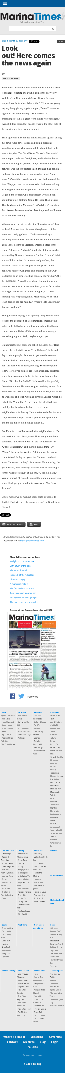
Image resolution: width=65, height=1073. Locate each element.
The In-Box (6, 889)
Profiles (37, 1009)
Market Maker (23, 980)
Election (5, 944)
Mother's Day (55, 789)
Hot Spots (21, 866)
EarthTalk (38, 725)
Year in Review (7, 895)
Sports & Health (56, 830)
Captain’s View (7, 928)
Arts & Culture (56, 722)
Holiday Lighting (56, 776)
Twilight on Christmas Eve (22, 561)
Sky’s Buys (54, 950)
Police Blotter (7, 950)
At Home (22, 712)
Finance (37, 728)
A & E (4, 712)
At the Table (22, 860)
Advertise (55, 1037)
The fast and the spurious (22, 588)
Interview (37, 879)
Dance (52, 741)
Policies (33, 1047)
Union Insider (39, 1015)
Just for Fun (55, 779)
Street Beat (39, 971)
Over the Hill (39, 1006)
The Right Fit (39, 898)
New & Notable (23, 889)
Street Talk (38, 1012)
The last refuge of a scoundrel (24, 602)
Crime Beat (6, 941)
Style (29, 735)
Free (52, 754)
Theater (53, 836)
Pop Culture (6, 735)
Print (61, 41)
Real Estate (23, 971)
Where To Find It (14, 1037)
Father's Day (55, 747)
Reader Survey (8, 971)
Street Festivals (56, 833)
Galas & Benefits (56, 757)
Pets (52, 925)
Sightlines (5, 956)
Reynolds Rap (39, 895)
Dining (21, 850)
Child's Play (54, 725)
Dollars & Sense (40, 722)
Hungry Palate (23, 869)
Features (38, 850)
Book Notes (6, 719)
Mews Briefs (54, 941)
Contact (12, 1042)
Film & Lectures (56, 750)
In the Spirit (23, 873)
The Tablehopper (24, 911)
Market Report (23, 983)
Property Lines (23, 986)
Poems (4, 731)
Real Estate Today (24, 1009)
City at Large (6, 854)
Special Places (23, 898)
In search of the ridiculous (22, 575)
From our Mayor (8, 876)
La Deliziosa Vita (24, 876)
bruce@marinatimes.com (32, 540)
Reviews (28, 892)
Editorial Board (7, 863)
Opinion (5, 879)
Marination (38, 882)
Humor (9, 725)
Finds (36, 974)
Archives (28, 1042)
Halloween (54, 760)
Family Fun (54, 744)
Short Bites (22, 895)
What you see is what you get (23, 597)
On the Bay (54, 986)
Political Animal (56, 947)
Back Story (38, 854)
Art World (11, 715)
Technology (38, 747)
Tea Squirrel (22, 901)
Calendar (54, 712)
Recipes (21, 892)
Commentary (8, 850)
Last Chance (55, 782)
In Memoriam (56, 875)
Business (38, 712)
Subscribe (37, 1037)
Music (52, 798)
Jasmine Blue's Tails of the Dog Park (56, 934)
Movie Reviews (7, 728)
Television (5, 741)
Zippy (4, 898)
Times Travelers (40, 901)
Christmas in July (17, 579)
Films (4, 725)
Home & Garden (24, 731)
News (4, 925)
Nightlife (53, 808)
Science (37, 738)
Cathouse (54, 928)
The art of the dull (18, 570)
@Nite (4, 715)
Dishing (21, 863)
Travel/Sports (56, 971)
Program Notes (7, 738)
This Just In (6, 892)
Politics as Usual (40, 892)
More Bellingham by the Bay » (25, 557)
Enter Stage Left (8, 722)
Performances (55, 814)
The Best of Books (8, 744)
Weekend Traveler (57, 1006)
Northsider (38, 996)
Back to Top (32, 1063)
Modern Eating (23, 879)
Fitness (53, 850)
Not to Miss (54, 811)
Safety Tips (6, 953)
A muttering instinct (19, 584)
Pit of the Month (56, 944)
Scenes (43, 1009)
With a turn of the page (21, 566)
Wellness (21, 738)
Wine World (22, 914)
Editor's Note (39, 863)
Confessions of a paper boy (23, 593)
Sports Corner (55, 990)
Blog (43, 1042)
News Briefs (6, 947)
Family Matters (23, 728)
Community (6, 931)
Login (54, 1042)
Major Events (55, 785)
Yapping (53, 966)
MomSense (22, 735)
